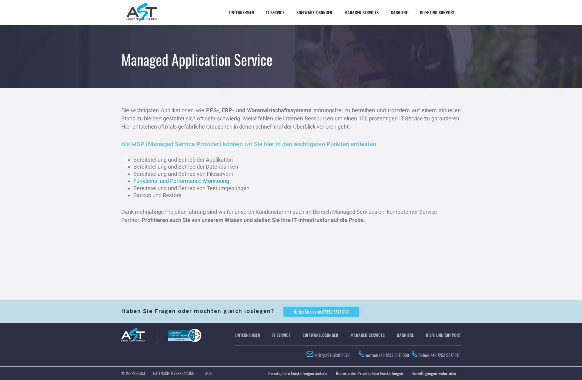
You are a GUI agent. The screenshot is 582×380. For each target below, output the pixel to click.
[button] (321, 312)
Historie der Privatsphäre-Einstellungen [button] (369, 373)
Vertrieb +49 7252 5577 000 (387, 355)
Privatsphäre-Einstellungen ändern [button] (297, 373)
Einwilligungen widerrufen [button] (434, 373)
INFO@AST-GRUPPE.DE (331, 355)
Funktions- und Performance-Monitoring (181, 181)
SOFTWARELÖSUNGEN (314, 12)
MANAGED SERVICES (361, 12)
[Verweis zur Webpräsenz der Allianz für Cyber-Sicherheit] (184, 331)
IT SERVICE (275, 12)
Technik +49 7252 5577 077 (439, 355)
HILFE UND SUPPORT (437, 12)
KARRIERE (399, 12)
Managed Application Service (197, 59)
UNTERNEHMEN (241, 12)
